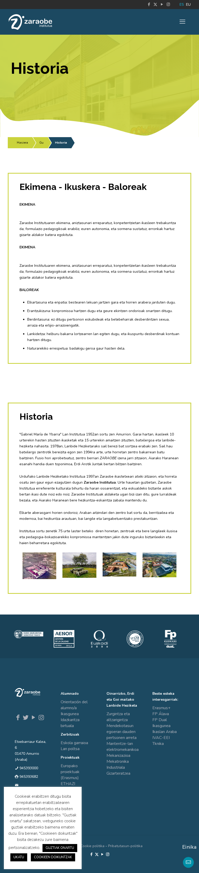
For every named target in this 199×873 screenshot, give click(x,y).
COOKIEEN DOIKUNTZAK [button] (53, 857)
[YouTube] (33, 717)
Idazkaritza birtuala (70, 723)
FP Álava (160, 714)
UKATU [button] (18, 857)
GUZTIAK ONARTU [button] (60, 848)
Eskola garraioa (74, 743)
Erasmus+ (161, 708)
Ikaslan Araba (164, 732)
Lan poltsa (70, 749)
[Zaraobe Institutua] (30, 21)
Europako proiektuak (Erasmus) (70, 772)
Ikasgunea (70, 714)
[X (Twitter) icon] (155, 4)
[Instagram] (41, 717)
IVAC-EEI (161, 738)
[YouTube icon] (162, 4)
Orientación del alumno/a (74, 705)
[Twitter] (26, 717)
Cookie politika (92, 846)
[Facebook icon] (149, 4)
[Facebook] (18, 717)
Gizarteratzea (118, 773)
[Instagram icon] (168, 4)
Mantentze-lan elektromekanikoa (122, 746)
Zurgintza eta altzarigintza (118, 717)
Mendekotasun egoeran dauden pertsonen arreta (121, 732)
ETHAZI (68, 784)
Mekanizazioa (118, 755)
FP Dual (159, 720)
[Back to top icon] (174, 862)
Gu (41, 142)
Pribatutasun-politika (125, 846)
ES (182, 4)
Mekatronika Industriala (117, 764)
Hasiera (22, 142)
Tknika (158, 743)
